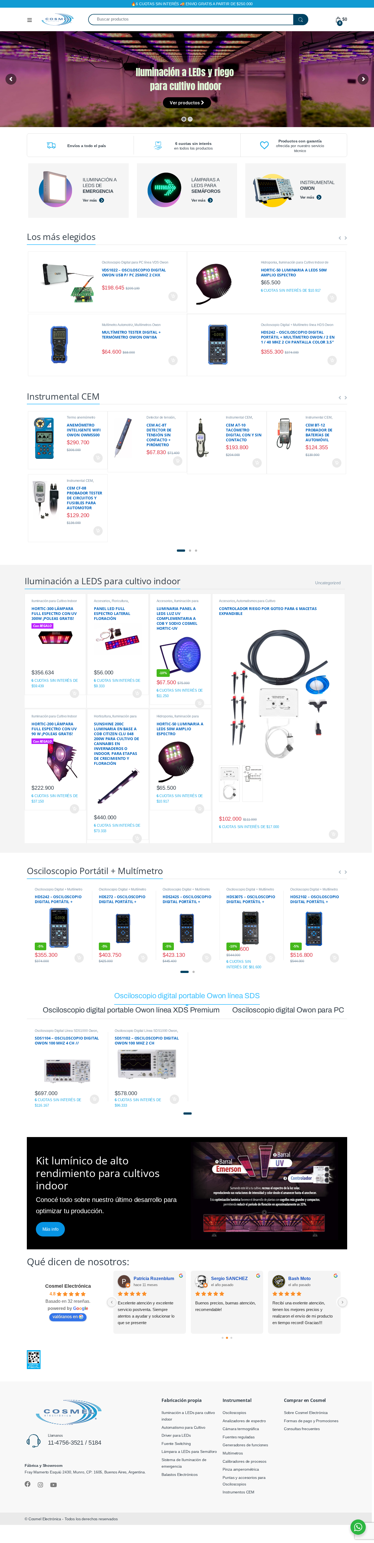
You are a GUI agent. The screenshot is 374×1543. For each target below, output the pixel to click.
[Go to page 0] (222, 1338)
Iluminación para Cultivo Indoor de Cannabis (177, 602)
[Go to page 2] (231, 1338)
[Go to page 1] (227, 1338)
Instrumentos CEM (238, 1492)
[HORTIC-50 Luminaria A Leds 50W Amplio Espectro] (226, 283)
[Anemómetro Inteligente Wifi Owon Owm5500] (48, 438)
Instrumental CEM (239, 417)
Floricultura (120, 601)
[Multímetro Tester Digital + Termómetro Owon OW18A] (67, 345)
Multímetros (233, 1453)
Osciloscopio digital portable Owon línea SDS (187, 996)
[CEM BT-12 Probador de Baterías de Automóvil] (286, 433)
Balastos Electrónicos (180, 1474)
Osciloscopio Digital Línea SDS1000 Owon (66, 1031)
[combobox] (190, 19)
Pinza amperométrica (241, 1469)
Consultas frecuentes (302, 1429)
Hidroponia (269, 262)
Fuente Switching (176, 1443)
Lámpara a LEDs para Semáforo (189, 1451)
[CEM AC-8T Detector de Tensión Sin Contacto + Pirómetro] (127, 438)
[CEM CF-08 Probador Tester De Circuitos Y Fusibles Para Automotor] (48, 500)
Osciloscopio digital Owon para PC (288, 1010)
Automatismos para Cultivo (255, 601)
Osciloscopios (234, 1412)
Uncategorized (328, 582)
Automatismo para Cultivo (183, 1427)
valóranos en (65, 1316)
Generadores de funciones (245, 1445)
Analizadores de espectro (244, 1421)
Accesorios (102, 601)
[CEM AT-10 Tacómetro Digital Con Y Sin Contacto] (207, 438)
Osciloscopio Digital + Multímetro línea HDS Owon (297, 325)
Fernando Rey (226, 1278)
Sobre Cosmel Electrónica (306, 1412)
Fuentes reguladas (239, 1437)
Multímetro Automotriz (117, 325)
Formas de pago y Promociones (311, 1421)
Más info (50, 1229)
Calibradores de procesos (244, 1461)
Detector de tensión (160, 417)
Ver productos (185, 101)
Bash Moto (145, 1278)
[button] (181, 551)
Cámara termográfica (241, 1429)
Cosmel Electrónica (68, 1286)
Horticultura (102, 716)
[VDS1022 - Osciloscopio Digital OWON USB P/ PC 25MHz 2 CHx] (67, 282)
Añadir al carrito (172, 296)
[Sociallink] (28, 1484)
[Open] (31, 19)
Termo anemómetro (81, 417)
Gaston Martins (304, 1278)
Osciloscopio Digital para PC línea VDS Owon (135, 262)
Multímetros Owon (147, 325)
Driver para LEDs (176, 1435)
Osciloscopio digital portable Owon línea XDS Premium (131, 1010)
